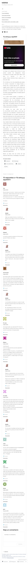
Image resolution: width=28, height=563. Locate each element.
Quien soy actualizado (6, 17)
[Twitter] (2, 32)
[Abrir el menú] (2, 9)
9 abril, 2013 (7, 214)
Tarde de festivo (5, 19)
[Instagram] (7, 32)
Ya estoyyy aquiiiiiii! (10, 37)
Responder (5, 205)
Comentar (20, 544)
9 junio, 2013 (5, 510)
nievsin (6, 213)
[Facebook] (5, 32)
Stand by (6, 551)
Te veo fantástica (5, 13)
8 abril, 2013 (5, 189)
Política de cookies (10, 557)
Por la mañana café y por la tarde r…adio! (10, 21)
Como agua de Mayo (6, 15)
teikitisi (5, 3)
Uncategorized (10, 174)
